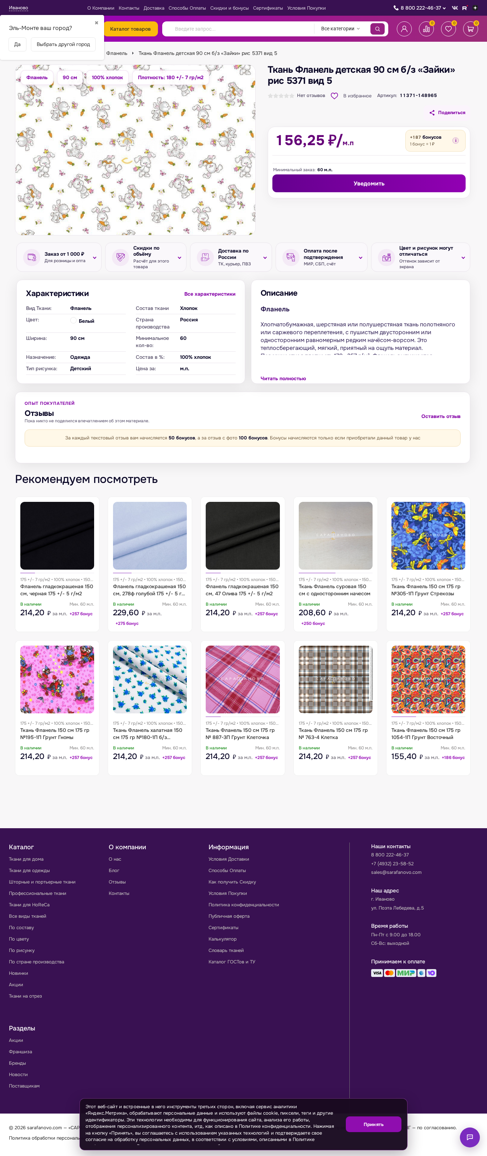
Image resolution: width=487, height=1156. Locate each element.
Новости (18, 1074)
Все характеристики (210, 294)
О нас (115, 859)
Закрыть (393, 1145)
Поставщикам (24, 1086)
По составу (21, 928)
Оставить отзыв (441, 416)
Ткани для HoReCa (29, 905)
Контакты (129, 8)
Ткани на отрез (25, 996)
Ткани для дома (26, 859)
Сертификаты (268, 8)
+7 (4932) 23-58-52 (392, 864)
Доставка (154, 8)
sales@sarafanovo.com (396, 872)
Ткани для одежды (29, 870)
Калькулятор (223, 939)
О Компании (100, 8)
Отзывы (117, 882)
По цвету (19, 939)
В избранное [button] (357, 96)
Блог (114, 870)
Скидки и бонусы (229, 8)
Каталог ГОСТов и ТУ (232, 962)
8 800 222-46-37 (421, 8)
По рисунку (22, 950)
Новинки (18, 973)
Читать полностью (283, 378)
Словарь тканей (226, 950)
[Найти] (377, 29)
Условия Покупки (306, 8)
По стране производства (36, 962)
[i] (455, 140)
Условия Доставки (229, 859)
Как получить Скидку (232, 882)
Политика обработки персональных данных (57, 1138)
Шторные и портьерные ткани (42, 882)
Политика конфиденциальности (244, 905)
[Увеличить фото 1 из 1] (135, 150)
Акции (16, 985)
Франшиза (20, 1052)
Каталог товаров (130, 29)
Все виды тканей (27, 916)
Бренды (17, 1063)
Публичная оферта (229, 916)
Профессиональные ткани (37, 893)
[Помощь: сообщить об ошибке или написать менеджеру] (470, 1137)
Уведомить (369, 183)
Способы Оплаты (187, 8)
